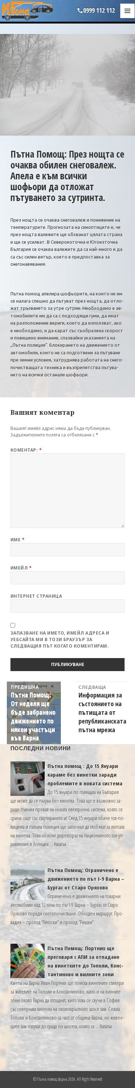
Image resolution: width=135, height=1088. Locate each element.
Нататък (60, 844)
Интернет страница (36, 596)
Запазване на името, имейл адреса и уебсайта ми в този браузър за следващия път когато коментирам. (59, 639)
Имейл (21, 568)
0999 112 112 (99, 10)
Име (17, 540)
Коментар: (26, 450)
